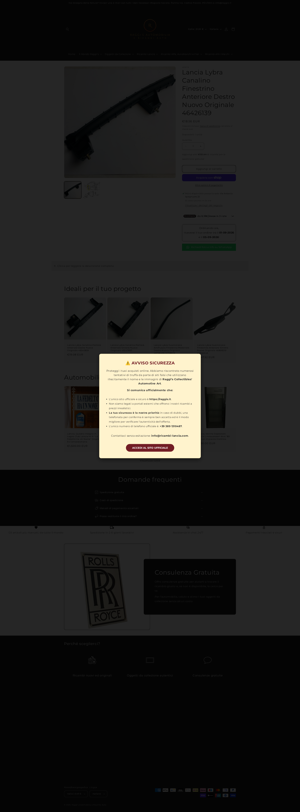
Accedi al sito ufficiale (150, 447)
